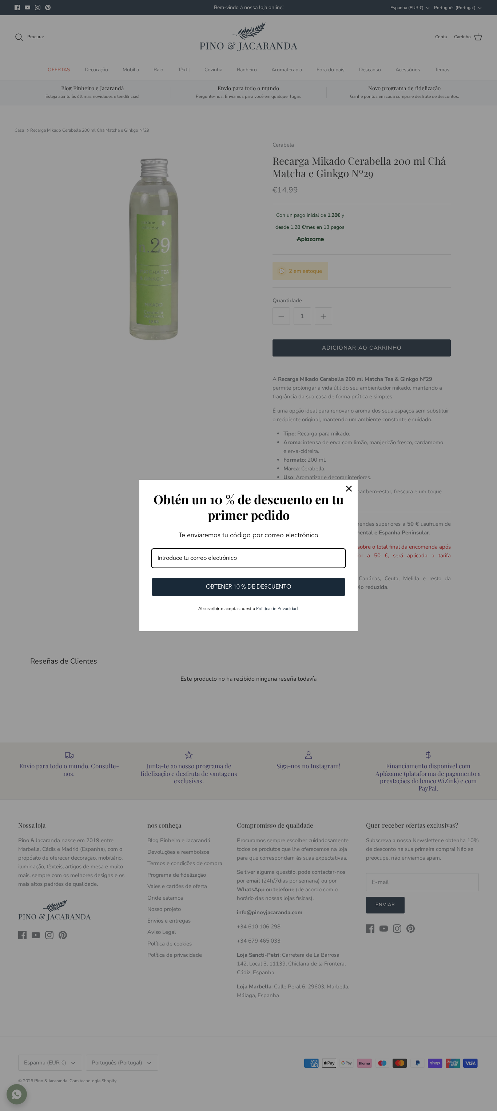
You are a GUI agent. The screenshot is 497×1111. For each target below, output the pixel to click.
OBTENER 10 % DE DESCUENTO (248, 586)
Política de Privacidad (277, 608)
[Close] (349, 488)
